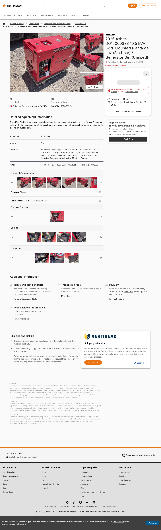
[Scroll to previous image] (12, 182)
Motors (82, 488)
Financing (75, 15)
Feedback (122, 484)
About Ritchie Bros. (9, 472)
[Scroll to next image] (101, 182)
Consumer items (86, 476)
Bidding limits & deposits (50, 484)
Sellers (44, 476)
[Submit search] (103, 5)
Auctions (30, 15)
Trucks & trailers (86, 480)
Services (61, 15)
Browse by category (12, 15)
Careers (5, 484)
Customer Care (132, 92)
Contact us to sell (125, 480)
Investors (6, 480)
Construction (84, 472)
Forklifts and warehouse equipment (92, 492)
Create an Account (148, 6)
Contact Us (149, 455)
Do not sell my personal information (85, 507)
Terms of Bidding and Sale (25, 299)
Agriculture (84, 484)
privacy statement (10, 524)
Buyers (44, 472)
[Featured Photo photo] (100, 192)
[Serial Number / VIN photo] (100, 200)
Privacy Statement (49, 507)
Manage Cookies (118, 522)
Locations (87, 15)
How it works (46, 15)
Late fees (128, 291)
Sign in (132, 6)
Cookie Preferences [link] (109, 507)
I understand (152, 523)
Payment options (116, 299)
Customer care (124, 472)
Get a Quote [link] (93, 362)
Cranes (82, 496)
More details (66, 296)
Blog (4, 488)
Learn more (142, 363)
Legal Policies (64, 507)
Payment (45, 488)
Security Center (8, 492)
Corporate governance (11, 476)
